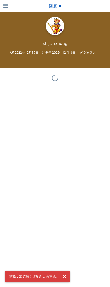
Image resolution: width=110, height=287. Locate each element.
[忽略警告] (64, 276)
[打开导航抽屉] (5, 6)
